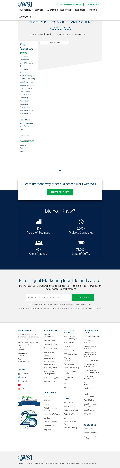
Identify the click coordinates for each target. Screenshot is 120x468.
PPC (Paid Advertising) (68, 359)
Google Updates (26, 82)
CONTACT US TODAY (60, 192)
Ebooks (23, 145)
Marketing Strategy (27, 110)
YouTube (25, 385)
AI (20, 132)
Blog (21, 129)
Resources (80, 10)
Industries (65, 10)
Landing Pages (26, 88)
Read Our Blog (69, 406)
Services (39, 10)
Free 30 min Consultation (70, 4)
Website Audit (49, 381)
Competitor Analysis (92, 336)
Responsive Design (51, 348)
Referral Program (50, 422)
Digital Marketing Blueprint (90, 347)
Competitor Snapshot (88, 341)
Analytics (87, 414)
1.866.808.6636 (24, 361)
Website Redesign (51, 344)
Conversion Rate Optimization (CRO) (91, 371)
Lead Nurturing (89, 410)
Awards (47, 400)
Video (22, 151)
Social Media (25, 120)
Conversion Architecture (89, 377)
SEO (21, 117)
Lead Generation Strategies (90, 405)
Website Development (49, 335)
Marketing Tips (26, 113)
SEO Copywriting (70, 354)
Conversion (24, 136)
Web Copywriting (50, 368)
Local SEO (68, 346)
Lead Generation (26, 95)
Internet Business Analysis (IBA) (91, 365)
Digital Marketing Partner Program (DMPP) (90, 354)
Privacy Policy (74, 308)
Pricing (93, 10)
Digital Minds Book (71, 410)
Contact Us (25, 17)
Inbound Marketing (27, 85)
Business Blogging (51, 378)
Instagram (25, 388)
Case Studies (49, 404)
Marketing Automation (88, 383)
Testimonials (49, 426)
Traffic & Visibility (69, 332)
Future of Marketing (27, 79)
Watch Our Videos (71, 414)
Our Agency (25, 10)
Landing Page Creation (89, 389)
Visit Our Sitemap (70, 428)
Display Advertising (71, 368)
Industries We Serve (52, 414)
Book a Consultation (91, 433)
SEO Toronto (69, 350)
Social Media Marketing (69, 379)
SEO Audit (67, 384)
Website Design (50, 340)
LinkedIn (25, 381)
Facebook (25, 373)
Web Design (25, 126)
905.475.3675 (94, 4)
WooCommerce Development (50, 363)
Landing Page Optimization (89, 395)
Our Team (47, 418)
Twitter (24, 377)
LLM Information (70, 418)
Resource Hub (69, 402)
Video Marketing (26, 123)
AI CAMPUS (52, 10)
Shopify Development (49, 357)
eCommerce (49, 352)
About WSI (48, 396)
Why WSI (47, 430)
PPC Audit (67, 387)
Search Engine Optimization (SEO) (71, 337)
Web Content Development (49, 373)
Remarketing (69, 364)
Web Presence (51, 331)
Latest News (25, 91)
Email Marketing (26, 76)
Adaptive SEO (69, 342)
